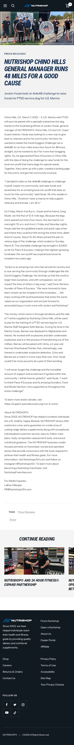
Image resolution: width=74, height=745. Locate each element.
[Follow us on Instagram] (23, 705)
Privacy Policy (48, 659)
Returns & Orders (13, 671)
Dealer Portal (48, 640)
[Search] (13, 5)
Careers (7, 665)
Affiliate (45, 646)
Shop (6, 659)
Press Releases (15, 53)
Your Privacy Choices (52, 684)
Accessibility (48, 671)
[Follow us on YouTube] (7, 713)
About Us (46, 633)
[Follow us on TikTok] (15, 713)
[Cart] (68, 5)
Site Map (46, 678)
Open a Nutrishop (50, 627)
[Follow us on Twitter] (15, 705)
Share (13, 519)
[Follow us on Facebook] (7, 705)
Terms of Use (48, 665)
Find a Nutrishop (50, 621)
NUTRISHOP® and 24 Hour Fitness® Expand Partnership (31, 582)
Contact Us (9, 678)
